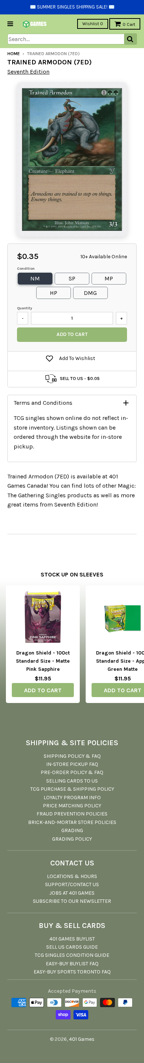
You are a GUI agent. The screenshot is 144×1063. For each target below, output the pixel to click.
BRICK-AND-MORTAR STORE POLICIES (72, 822)
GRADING (72, 830)
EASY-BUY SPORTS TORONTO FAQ (72, 972)
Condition (26, 268)
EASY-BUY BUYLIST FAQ (72, 964)
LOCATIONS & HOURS (72, 876)
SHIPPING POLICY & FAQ (72, 756)
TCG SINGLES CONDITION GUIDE (72, 955)
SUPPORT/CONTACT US (72, 884)
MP (108, 278)
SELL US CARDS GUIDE (72, 947)
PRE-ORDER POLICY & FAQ (72, 772)
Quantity (24, 308)
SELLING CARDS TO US (72, 781)
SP (72, 278)
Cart (129, 24)
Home (13, 53)
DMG (90, 292)
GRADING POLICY (72, 839)
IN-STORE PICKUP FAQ (72, 764)
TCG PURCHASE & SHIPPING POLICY (72, 789)
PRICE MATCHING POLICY (72, 806)
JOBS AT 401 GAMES (72, 893)
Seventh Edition (28, 71)
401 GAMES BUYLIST (72, 939)
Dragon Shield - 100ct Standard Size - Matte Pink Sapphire (43, 661)
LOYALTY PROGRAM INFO (72, 797)
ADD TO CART (43, 690)
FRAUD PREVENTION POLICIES (72, 814)
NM (35, 278)
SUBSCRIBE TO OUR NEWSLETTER (72, 901)
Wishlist (92, 23)
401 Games (82, 1039)
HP (53, 292)
